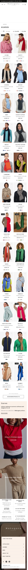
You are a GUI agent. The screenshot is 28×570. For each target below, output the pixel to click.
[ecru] (20, 120)
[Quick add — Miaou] (11, 140)
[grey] (6, 329)
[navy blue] (4, 120)
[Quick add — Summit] (24, 379)
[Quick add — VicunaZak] (11, 349)
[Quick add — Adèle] (24, 170)
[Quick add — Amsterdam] (11, 200)
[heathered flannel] (19, 120)
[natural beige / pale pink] (19, 299)
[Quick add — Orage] (24, 200)
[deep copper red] (4, 90)
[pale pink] (6, 150)
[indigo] (5, 150)
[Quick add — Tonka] (11, 289)
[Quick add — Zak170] (24, 51)
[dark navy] (3, 150)
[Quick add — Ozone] (11, 51)
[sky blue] (6, 90)
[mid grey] (7, 90)
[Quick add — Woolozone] (24, 230)
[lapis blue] (4, 150)
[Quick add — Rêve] (11, 379)
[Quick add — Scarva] (11, 80)
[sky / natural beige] (18, 299)
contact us (22, 519)
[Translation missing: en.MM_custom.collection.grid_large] (1, 31)
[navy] (7, 329)
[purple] (5, 329)
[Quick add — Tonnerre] (11, 170)
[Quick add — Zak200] (24, 80)
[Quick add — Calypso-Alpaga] (24, 140)
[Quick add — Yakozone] (11, 230)
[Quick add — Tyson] (24, 349)
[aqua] (3, 329)
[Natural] (19, 359)
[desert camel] (5, 90)
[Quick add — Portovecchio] (11, 319)
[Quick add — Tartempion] (24, 260)
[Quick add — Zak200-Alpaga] (24, 110)
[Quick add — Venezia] (24, 289)
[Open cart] (25, 4)
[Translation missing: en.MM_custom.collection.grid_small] (3, 31)
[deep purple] (20, 329)
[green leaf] (21, 359)
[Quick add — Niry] (11, 110)
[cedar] (8, 150)
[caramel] (18, 359)
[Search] (5, 4)
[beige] (5, 120)
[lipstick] (19, 329)
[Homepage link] (13, 4)
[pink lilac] (8, 329)
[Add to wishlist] (11, 35)
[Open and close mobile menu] (2, 4)
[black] (22, 120)
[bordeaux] (7, 150)
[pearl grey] (3, 90)
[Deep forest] (19, 180)
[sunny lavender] (8, 90)
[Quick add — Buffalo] (24, 319)
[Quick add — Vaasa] (11, 260)
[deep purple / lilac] (21, 299)
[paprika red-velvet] (6, 180)
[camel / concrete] (20, 299)
